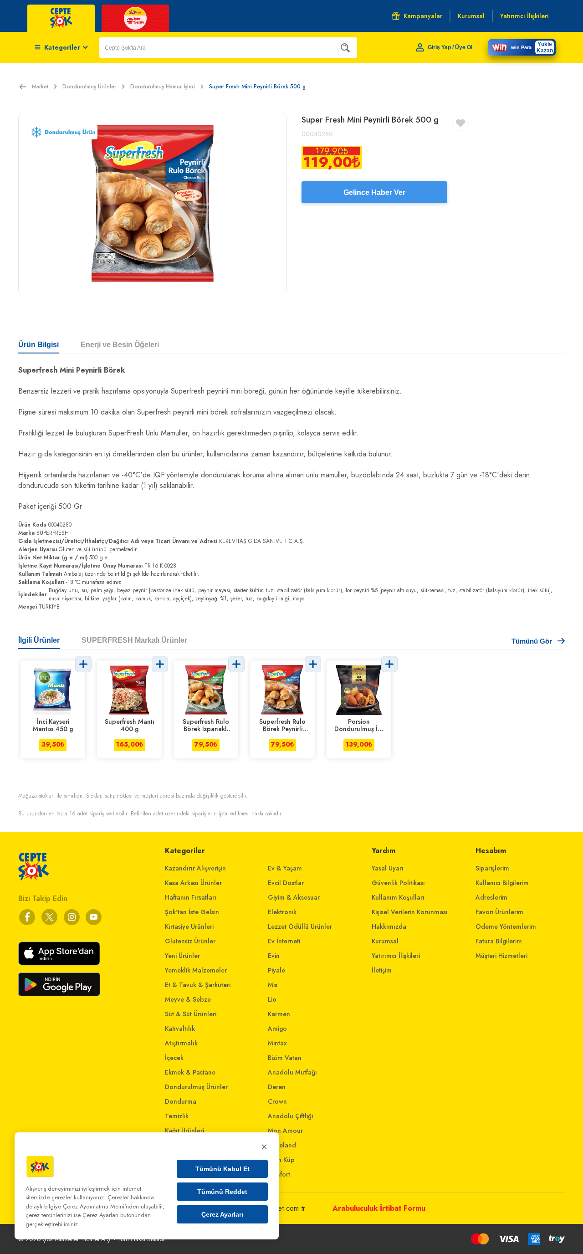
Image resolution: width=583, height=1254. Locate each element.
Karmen (279, 1014)
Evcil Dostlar (286, 882)
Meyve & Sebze (188, 999)
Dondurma (180, 1101)
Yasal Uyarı (388, 868)
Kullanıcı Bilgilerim (502, 882)
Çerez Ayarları (222, 1214)
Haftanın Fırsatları (190, 897)
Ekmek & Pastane (190, 1072)
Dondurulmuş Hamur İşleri (162, 86)
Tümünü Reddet (222, 1191)
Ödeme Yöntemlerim (506, 926)
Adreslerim (491, 897)
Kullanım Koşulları (398, 897)
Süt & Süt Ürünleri (190, 1014)
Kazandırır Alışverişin (195, 868)
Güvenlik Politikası (398, 882)
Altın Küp (281, 1159)
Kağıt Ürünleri (184, 1130)
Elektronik (282, 911)
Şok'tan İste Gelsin (192, 911)
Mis (272, 984)
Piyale (276, 970)
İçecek (174, 1057)
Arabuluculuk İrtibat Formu (378, 1208)
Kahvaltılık (180, 1028)
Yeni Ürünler (182, 955)
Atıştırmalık (181, 1043)
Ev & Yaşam (285, 868)
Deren (277, 1086)
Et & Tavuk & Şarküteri (197, 984)
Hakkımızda (389, 926)
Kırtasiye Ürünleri (189, 926)
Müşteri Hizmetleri (501, 955)
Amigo (277, 1028)
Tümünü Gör (531, 641)
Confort (279, 1174)
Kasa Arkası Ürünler (193, 882)
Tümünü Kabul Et (222, 1168)
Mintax (277, 1043)
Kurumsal (385, 941)
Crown (277, 1101)
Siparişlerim (492, 868)
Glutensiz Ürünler (190, 941)
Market (40, 86)
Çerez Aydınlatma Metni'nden (101, 1206)
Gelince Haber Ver (374, 192)
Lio (272, 999)
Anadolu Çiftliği (290, 1116)
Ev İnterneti (284, 941)
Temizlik (177, 1116)
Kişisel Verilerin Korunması (410, 911)
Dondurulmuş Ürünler (89, 86)
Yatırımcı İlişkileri (396, 955)
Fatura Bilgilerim (499, 941)
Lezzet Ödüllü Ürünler (300, 926)
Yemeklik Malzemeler (196, 970)
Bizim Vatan (285, 1057)
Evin (274, 955)
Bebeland (282, 1145)
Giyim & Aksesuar (294, 897)
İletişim (382, 970)
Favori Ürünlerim (499, 911)
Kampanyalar (423, 16)
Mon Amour (285, 1130)
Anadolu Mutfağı (292, 1072)
